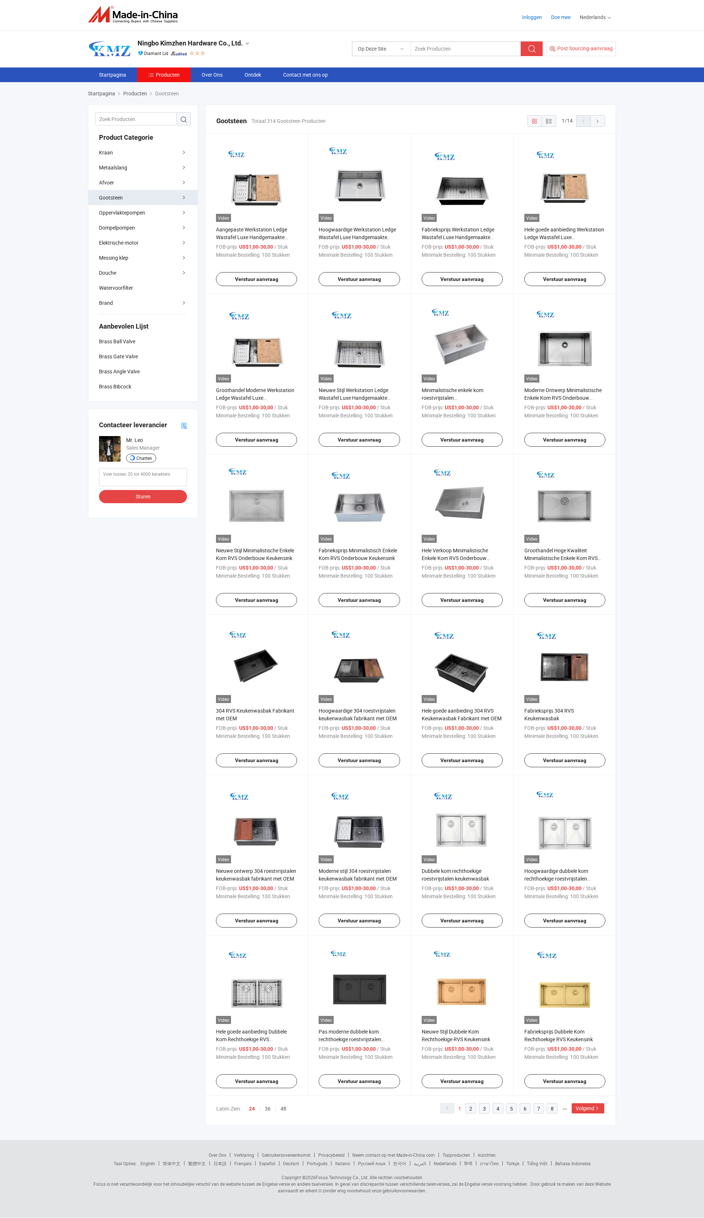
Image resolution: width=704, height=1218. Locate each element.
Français (243, 1163)
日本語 (220, 1163)
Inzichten (487, 1155)
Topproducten (456, 1155)
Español (267, 1163)
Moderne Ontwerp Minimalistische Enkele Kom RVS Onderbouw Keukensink (563, 398)
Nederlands (445, 1163)
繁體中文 (197, 1163)
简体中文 (171, 1163)
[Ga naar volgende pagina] (598, 121)
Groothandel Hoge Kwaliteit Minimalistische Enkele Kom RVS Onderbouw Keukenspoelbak (561, 558)
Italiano (342, 1163)
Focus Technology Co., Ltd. (342, 1177)
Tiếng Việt (537, 1163)
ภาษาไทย (489, 1163)
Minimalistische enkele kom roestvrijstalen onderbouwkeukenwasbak (452, 398)
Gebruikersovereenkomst (286, 1155)
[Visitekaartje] (184, 425)
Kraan (106, 152)
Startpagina (112, 74)
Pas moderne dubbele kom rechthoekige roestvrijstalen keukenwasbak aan (350, 1039)
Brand (106, 302)
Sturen (143, 496)
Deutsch (291, 1163)
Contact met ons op (305, 74)
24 (252, 1109)
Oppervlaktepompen (122, 212)
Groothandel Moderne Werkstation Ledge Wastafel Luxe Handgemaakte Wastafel (255, 398)
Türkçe (512, 1163)
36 (268, 1108)
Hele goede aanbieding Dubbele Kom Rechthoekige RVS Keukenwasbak (251, 1039)
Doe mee (561, 17)
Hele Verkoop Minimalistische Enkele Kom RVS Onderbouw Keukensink (455, 558)
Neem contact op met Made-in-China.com (393, 1155)
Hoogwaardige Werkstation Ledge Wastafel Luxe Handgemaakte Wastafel (357, 237)
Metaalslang (113, 167)
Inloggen (532, 17)
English (147, 1163)
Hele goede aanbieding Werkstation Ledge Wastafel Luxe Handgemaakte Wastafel (564, 237)
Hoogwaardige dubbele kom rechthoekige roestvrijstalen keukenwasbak (556, 878)
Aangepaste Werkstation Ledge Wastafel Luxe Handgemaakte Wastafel (251, 237)
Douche (107, 272)
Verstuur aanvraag (256, 279)
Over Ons (212, 74)
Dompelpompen (117, 227)
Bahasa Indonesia (573, 1163)
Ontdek (253, 74)
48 (283, 1108)
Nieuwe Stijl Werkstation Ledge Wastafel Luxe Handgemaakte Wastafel (353, 398)
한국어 (399, 1163)
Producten (168, 74)
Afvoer (106, 182)
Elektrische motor (119, 242)
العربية (420, 1163)
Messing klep (113, 257)
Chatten (144, 458)
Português (317, 1163)
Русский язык (371, 1163)
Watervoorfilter (116, 287)
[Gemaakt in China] (135, 14)
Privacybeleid (331, 1155)
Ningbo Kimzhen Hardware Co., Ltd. (190, 43)
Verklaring (244, 1155)
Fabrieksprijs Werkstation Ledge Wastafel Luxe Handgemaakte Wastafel (458, 237)
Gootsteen (111, 197)
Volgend (585, 1108)
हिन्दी (468, 1163)
